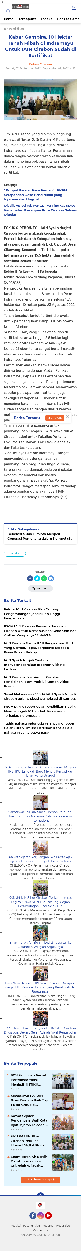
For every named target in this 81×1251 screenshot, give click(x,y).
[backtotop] (40, 1196)
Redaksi (15, 1225)
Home (8, 19)
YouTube (51, 1221)
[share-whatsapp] (44, 578)
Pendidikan (15, 553)
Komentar (42, 588)
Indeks (46, 19)
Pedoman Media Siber (56, 1225)
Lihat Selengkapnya (39, 1179)
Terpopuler (27, 19)
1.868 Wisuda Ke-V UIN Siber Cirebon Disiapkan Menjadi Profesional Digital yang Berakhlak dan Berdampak (40, 987)
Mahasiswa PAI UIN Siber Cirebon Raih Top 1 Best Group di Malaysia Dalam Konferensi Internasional (40, 816)
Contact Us (40, 1230)
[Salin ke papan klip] (51, 578)
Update (56, 417)
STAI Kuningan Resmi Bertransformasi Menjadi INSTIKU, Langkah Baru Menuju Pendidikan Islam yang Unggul (40, 771)
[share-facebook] (30, 578)
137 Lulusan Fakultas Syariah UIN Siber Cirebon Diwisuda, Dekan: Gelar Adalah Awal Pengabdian (40, 1030)
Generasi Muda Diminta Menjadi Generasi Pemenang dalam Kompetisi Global (38, 536)
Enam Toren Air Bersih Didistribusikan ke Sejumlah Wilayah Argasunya (40, 945)
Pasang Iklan (31, 1225)
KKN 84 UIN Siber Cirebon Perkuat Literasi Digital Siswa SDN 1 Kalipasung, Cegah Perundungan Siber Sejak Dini (41, 902)
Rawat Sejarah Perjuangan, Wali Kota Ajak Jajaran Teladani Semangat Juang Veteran (40, 859)
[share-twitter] (37, 578)
